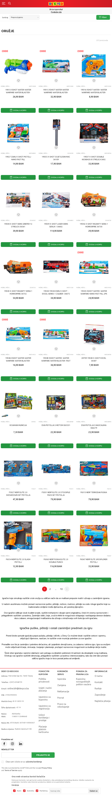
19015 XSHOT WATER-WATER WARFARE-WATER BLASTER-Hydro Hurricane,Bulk (56, 92)
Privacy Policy (47, 768)
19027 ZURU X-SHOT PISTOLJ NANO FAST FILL (18, 158)
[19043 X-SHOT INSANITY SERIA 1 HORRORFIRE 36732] (18, 267)
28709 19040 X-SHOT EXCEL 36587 (93, 359)
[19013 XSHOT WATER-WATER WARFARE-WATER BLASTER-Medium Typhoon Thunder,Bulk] (18, 66)
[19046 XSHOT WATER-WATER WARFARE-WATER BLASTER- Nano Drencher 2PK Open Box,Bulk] (18, 334)
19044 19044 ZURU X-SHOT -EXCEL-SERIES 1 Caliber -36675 (56, 292)
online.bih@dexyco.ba (18, 688)
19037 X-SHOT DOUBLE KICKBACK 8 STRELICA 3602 (94, 158)
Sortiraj (5, 17)
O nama (98, 676)
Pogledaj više (56, 12)
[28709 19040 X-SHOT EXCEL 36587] (93, 334)
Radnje (98, 688)
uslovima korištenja (34, 762)
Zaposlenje (100, 694)
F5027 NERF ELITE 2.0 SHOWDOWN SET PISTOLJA (18, 493)
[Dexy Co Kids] (56, 3)
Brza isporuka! (56, 9)
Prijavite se (43, 755)
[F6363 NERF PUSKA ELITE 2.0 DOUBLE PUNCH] (56, 535)
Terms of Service (11, 770)
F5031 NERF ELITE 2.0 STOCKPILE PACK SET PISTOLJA (56, 493)
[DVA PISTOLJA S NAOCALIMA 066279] (93, 401)
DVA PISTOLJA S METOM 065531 (56, 425)
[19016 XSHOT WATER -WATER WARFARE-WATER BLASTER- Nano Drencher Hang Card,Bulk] (93, 66)
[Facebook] (4, 743)
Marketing (44, 791)
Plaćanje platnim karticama (44, 729)
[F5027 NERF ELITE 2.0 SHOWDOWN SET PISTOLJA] (18, 468)
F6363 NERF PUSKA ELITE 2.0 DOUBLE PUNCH (56, 560)
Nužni (19, 791)
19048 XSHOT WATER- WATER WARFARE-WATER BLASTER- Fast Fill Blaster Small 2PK (55, 361)
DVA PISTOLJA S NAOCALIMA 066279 (93, 426)
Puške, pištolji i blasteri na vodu (6, 153)
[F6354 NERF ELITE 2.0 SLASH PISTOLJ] (18, 535)
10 (61, 589)
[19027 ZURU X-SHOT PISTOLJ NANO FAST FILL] (18, 133)
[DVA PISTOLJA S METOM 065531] (56, 401)
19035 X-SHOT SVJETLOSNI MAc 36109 (56, 158)
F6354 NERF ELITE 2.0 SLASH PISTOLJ (18, 560)
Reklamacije (63, 691)
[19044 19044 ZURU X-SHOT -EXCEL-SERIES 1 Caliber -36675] (56, 267)
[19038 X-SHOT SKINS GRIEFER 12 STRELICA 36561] (18, 200)
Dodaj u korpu (19, 110)
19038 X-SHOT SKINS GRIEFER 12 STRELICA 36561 (18, 225)
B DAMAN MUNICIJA (18, 425)
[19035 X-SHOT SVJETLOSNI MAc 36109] (56, 133)
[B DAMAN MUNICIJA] (18, 401)
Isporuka (61, 679)
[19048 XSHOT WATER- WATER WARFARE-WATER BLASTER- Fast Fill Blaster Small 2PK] (56, 334)
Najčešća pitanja (102, 701)
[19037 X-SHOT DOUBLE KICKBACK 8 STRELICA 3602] (93, 133)
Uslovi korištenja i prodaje (44, 718)
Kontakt (99, 682)
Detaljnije (15, 785)
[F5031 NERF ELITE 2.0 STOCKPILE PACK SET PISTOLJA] (56, 468)
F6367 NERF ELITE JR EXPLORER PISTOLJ (93, 560)
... (55, 589)
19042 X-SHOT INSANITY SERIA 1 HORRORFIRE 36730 (94, 225)
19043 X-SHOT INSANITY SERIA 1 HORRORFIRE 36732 (18, 292)
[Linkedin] (20, 743)
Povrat (60, 697)
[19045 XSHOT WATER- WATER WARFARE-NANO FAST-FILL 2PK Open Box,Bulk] (93, 267)
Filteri (104, 17)
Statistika (30, 791)
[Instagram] (12, 743)
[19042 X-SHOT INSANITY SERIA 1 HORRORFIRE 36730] (93, 200)
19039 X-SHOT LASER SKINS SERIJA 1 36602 (56, 225)
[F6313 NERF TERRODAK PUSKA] (93, 468)
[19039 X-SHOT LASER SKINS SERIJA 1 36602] (56, 200)
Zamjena (61, 685)
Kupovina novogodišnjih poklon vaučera (83, 682)
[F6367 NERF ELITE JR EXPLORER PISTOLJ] (93, 535)
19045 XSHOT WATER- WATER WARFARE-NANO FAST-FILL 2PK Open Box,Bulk (94, 294)
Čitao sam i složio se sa (24, 762)
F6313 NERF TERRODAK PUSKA (94, 492)
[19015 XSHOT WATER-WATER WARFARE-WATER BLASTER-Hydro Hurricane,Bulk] (56, 66)
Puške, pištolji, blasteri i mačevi (6, 86)
